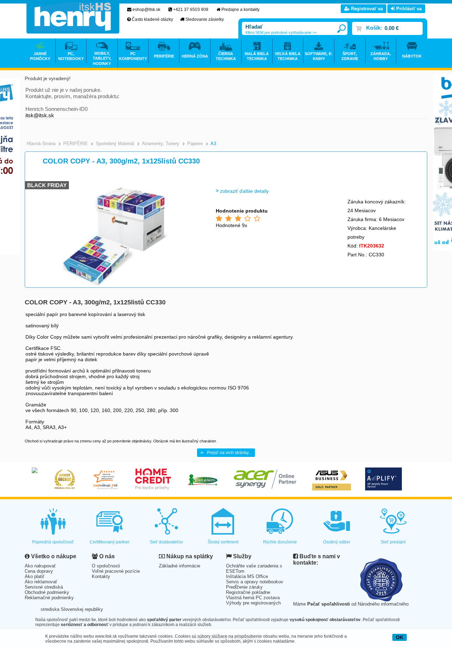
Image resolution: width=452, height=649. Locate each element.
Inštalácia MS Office (247, 576)
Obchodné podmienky (47, 592)
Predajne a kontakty (240, 9)
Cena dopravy (39, 571)
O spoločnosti (106, 565)
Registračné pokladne (248, 592)
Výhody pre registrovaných (253, 603)
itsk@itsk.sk (39, 115)
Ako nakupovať (40, 565)
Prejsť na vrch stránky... (229, 452)
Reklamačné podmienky (49, 597)
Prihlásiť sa (408, 8)
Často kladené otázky (152, 19)
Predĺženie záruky (244, 587)
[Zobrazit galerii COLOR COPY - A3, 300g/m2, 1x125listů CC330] (115, 286)
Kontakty (101, 576)
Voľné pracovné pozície (116, 571)
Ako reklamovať (41, 581)
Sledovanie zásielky (204, 19)
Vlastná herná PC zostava (253, 597)
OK (399, 637)
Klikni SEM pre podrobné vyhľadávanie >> (281, 32)
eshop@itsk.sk (146, 9)
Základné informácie (179, 565)
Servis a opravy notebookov (254, 581)
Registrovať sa (366, 8)
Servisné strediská (44, 587)
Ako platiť (34, 576)
